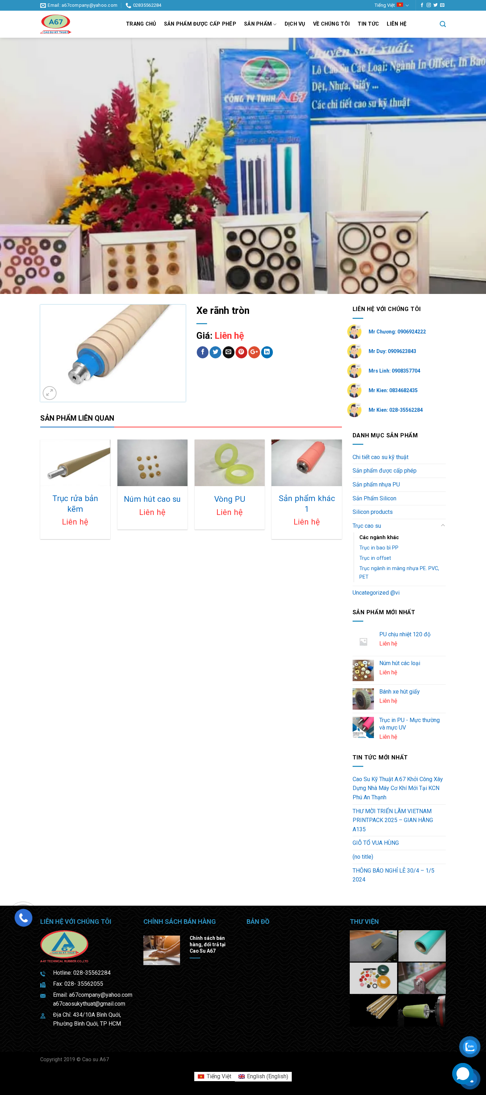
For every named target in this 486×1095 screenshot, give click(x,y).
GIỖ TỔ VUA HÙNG (376, 842)
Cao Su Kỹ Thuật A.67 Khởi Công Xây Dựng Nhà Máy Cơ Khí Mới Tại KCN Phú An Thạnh (398, 788)
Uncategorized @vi (376, 592)
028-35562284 (92, 972)
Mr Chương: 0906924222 (397, 332)
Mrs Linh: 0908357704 (394, 371)
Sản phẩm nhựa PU (376, 484)
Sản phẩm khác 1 (307, 503)
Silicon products (373, 512)
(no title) (363, 856)
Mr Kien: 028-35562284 (396, 410)
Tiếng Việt (385, 5)
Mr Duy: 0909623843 (392, 351)
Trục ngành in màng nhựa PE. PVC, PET (399, 572)
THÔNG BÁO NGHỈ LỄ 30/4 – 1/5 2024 (393, 875)
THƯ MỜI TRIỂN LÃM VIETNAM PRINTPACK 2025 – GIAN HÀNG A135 (393, 820)
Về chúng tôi (331, 24)
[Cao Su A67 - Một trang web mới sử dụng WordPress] (77, 24)
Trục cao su (367, 525)
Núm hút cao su (152, 499)
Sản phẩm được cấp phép (200, 24)
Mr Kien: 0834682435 (393, 390)
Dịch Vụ (295, 24)
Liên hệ (396, 24)
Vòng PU (229, 499)
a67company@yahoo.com (100, 994)
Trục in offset (375, 558)
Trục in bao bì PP (378, 548)
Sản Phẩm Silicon (374, 498)
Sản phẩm (258, 24)
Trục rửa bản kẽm (75, 503)
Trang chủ (141, 24)
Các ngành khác (379, 538)
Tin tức (368, 24)
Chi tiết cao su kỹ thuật (380, 457)
